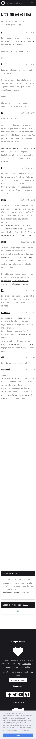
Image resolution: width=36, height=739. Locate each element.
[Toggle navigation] (32, 3)
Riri (2, 64)
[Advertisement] (18, 486)
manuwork (5, 369)
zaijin (3, 200)
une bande (26, 663)
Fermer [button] (18, 735)
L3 (2, 32)
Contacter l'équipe (18, 680)
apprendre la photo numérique (16, 592)
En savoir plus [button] (26, 730)
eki (2, 357)
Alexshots (5, 312)
